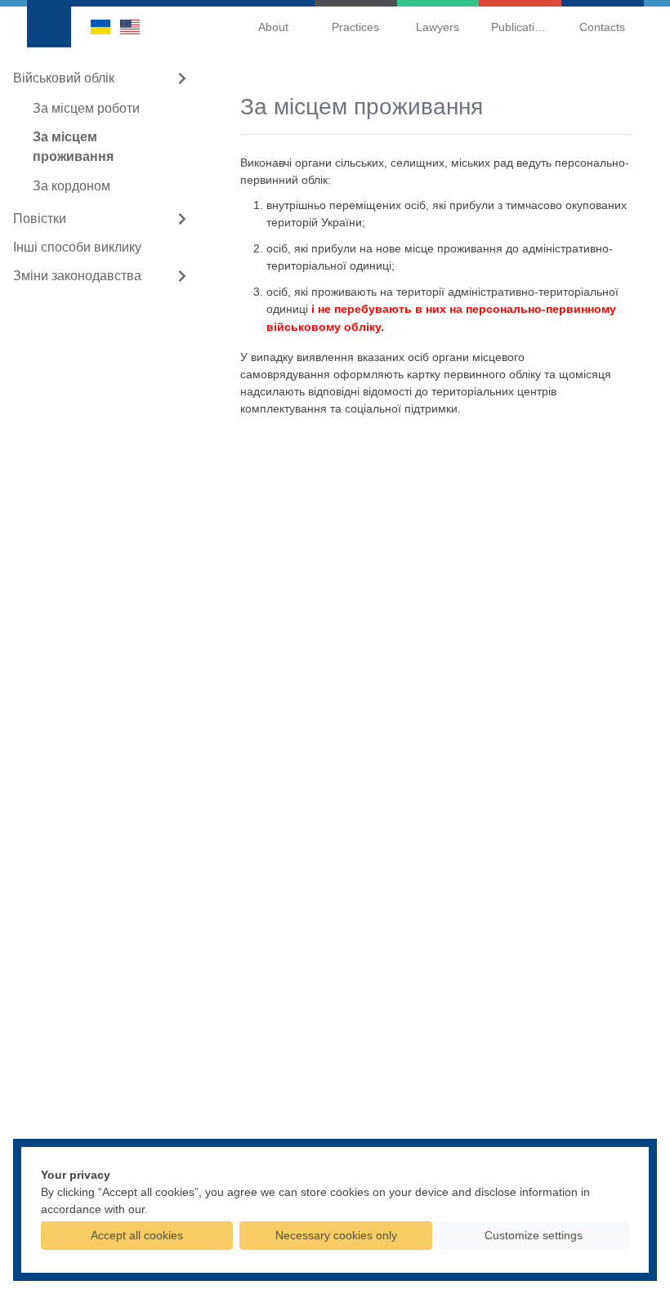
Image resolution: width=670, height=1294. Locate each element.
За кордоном (71, 186)
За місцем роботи (86, 108)
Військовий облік (63, 78)
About (273, 26)
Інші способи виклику (77, 247)
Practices (355, 26)
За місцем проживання (73, 146)
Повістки (39, 218)
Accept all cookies (137, 1235)
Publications (522, 26)
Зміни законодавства (77, 276)
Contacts (602, 26)
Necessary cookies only (336, 1235)
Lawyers (437, 26)
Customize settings (534, 1235)
